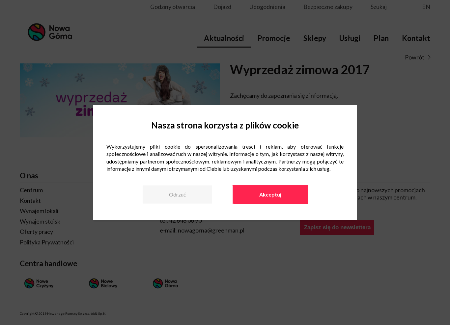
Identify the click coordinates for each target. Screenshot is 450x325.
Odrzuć (177, 194)
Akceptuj (270, 194)
